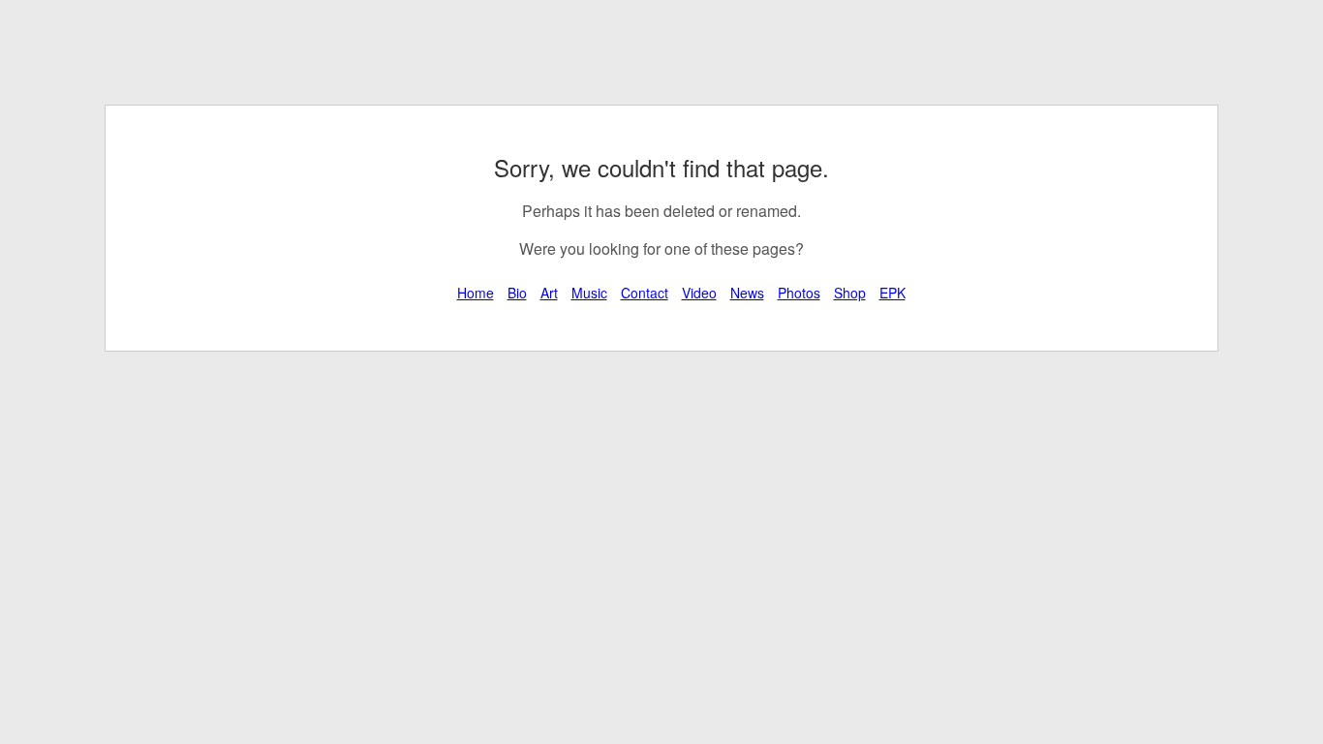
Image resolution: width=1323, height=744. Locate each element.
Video (699, 292)
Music (589, 292)
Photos (799, 292)
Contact (644, 292)
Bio (517, 292)
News (747, 292)
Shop (850, 292)
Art (549, 292)
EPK (892, 292)
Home (475, 292)
